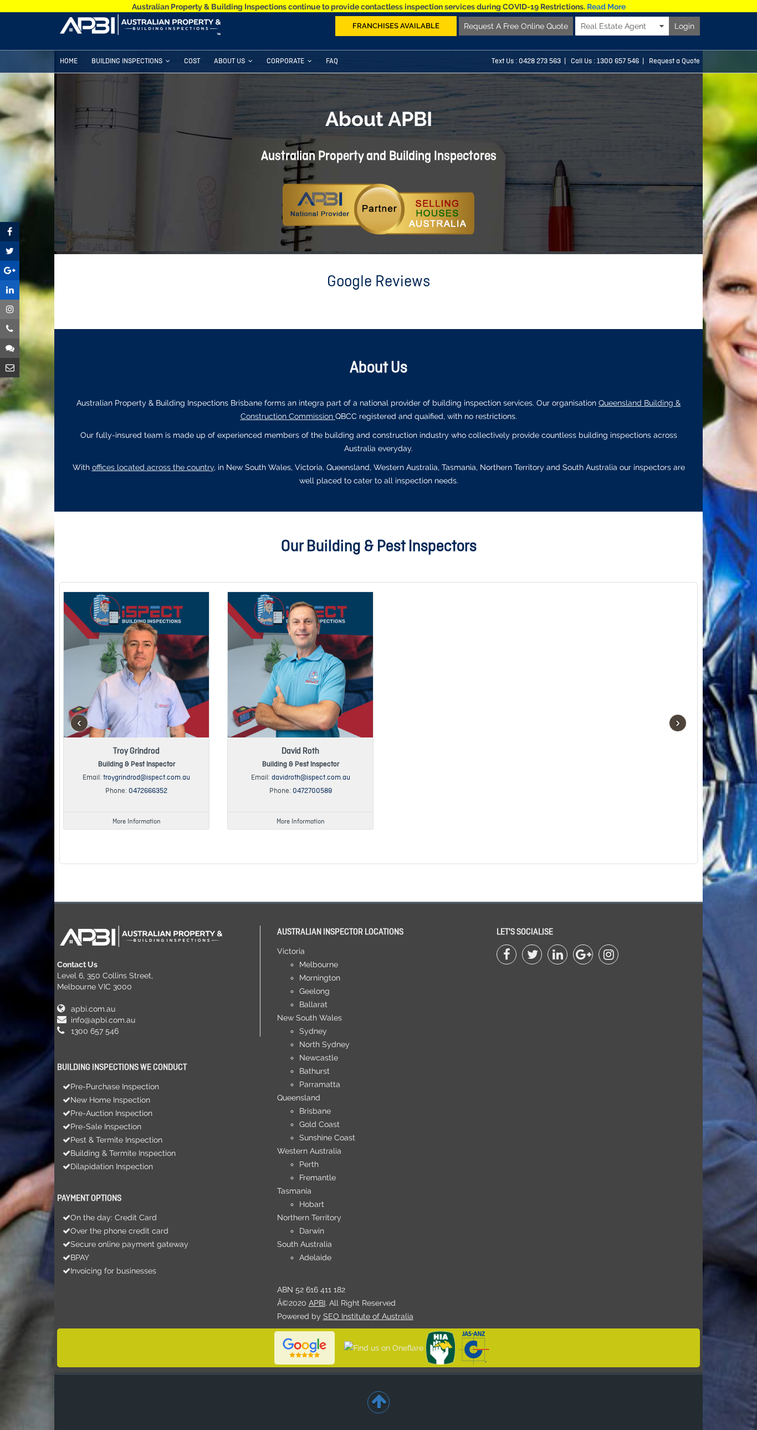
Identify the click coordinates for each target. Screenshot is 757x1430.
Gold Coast (319, 1124)
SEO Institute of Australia (368, 1316)
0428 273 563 (540, 61)
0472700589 (312, 791)
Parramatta (319, 1084)
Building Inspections (126, 61)
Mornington (319, 977)
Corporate (285, 61)
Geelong (314, 991)
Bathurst (314, 1071)
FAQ (332, 61)
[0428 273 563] (9, 348)
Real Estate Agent (620, 26)
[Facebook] (506, 954)
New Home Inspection (110, 1099)
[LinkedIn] (557, 954)
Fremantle (317, 1177)
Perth (309, 1164)
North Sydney (324, 1044)
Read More (606, 6)
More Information (136, 821)
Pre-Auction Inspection (111, 1113)
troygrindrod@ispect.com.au (146, 777)
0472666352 (148, 791)
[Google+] (583, 954)
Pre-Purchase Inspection (114, 1086)
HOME (69, 61)
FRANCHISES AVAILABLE (395, 26)
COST (192, 61)
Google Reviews (378, 282)
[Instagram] (608, 954)
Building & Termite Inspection (123, 1153)
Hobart (311, 1204)
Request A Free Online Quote (516, 26)
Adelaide (315, 1257)
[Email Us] (9, 367)
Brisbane (315, 1110)
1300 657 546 (95, 1031)
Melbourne (318, 964)
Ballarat (313, 1004)
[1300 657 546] (9, 328)
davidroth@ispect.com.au (311, 777)
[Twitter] (532, 954)
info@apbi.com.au (103, 1019)
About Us (229, 61)
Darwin (311, 1230)
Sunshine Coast (327, 1137)
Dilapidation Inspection (111, 1166)
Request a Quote (674, 61)
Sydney (313, 1031)
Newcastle (318, 1057)
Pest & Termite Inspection (116, 1139)
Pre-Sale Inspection (105, 1126)
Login (684, 26)
